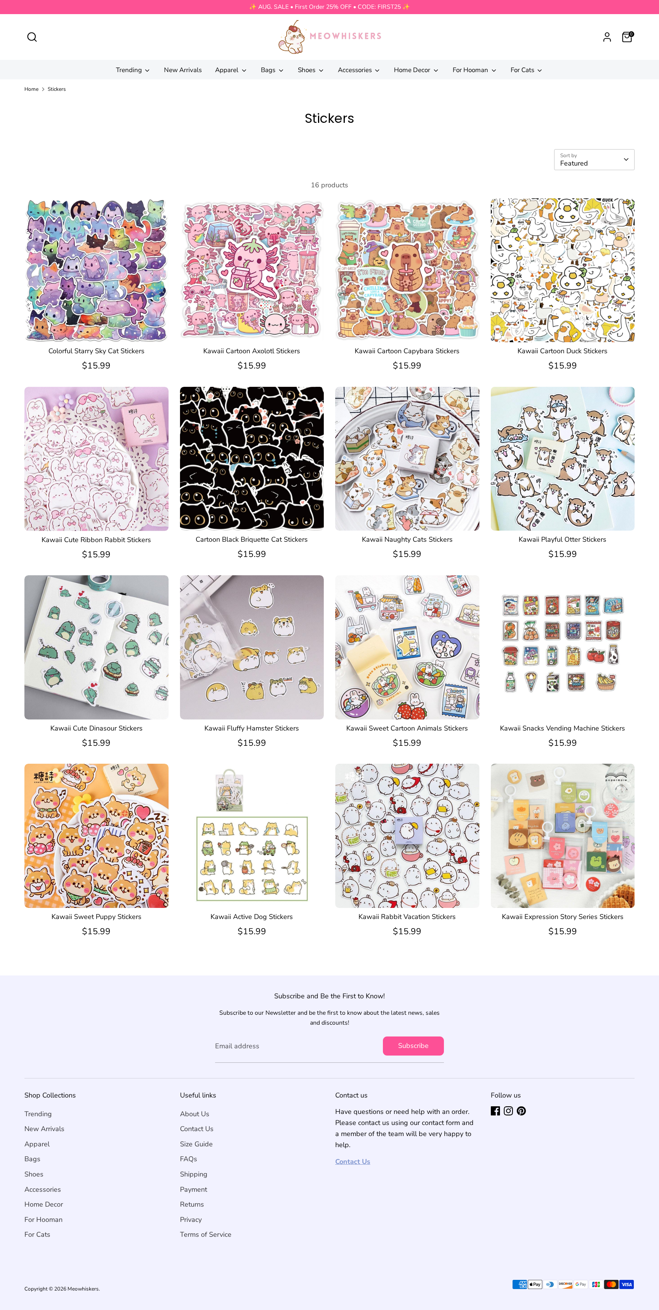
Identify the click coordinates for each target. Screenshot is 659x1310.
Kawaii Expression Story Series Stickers (563, 916)
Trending (129, 70)
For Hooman (471, 70)
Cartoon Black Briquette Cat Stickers (252, 539)
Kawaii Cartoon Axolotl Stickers (251, 351)
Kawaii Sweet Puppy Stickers (96, 916)
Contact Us (197, 1128)
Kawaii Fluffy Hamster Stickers (251, 728)
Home (31, 89)
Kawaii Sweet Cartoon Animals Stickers (407, 728)
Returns (192, 1204)
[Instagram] (508, 1110)
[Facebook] (495, 1110)
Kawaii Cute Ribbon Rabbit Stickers (96, 539)
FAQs (188, 1159)
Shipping (193, 1174)
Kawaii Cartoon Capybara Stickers (407, 351)
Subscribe (413, 1045)
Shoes (307, 70)
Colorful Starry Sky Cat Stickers (96, 351)
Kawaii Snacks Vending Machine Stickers (562, 728)
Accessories (355, 70)
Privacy (191, 1219)
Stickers (57, 89)
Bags (269, 70)
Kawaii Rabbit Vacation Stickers (407, 916)
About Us (194, 1113)
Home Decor (413, 70)
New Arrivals (183, 70)
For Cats (523, 70)
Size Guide (196, 1144)
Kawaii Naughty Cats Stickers (407, 539)
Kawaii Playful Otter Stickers (562, 539)
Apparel (227, 70)
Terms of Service (205, 1234)
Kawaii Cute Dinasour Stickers (96, 728)
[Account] (607, 37)
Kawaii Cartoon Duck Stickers (563, 351)
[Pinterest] (521, 1110)
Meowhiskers (83, 1288)
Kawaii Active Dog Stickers (252, 916)
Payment (193, 1189)
